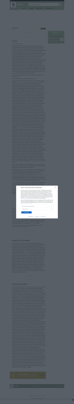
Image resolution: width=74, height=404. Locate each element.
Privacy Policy (43, 216)
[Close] (56, 188)
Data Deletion (31, 216)
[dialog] (37, 202)
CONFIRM (26, 212)
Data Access (37, 216)
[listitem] (37, 206)
